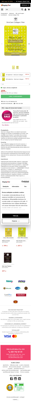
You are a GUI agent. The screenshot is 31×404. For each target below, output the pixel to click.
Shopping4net (4, 13)
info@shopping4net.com (16, 357)
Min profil (6, 365)
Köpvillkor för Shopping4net (10, 370)
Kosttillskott (4, 15)
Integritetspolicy (19, 368)
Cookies (10, 368)
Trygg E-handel (24, 372)
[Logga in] (25, 9)
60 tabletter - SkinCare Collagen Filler (17, 75)
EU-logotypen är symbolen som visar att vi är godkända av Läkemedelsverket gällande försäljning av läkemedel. (15, 325)
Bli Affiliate (26, 367)
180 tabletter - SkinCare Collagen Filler (17, 79)
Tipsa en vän (19, 103)
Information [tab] (15, 186)
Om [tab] (25, 186)
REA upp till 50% (7, 1)
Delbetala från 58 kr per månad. (9, 93)
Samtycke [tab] (6, 186)
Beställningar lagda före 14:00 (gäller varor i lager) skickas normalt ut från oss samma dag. (15, 319)
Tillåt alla (15, 215)
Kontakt (5, 367)
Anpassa (14, 221)
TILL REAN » (5, 125)
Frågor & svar (14, 365)
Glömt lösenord (24, 365)
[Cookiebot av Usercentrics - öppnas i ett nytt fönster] (22, 182)
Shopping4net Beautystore (11, 372)
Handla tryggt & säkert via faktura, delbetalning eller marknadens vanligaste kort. (15, 332)
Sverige (15, 399)
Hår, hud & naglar (20, 13)
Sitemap (22, 397)
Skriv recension (7, 103)
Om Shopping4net (25, 370)
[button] (29, 9)
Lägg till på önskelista (9, 101)
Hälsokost (11, 13)
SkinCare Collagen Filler (13, 15)
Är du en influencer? (15, 367)
